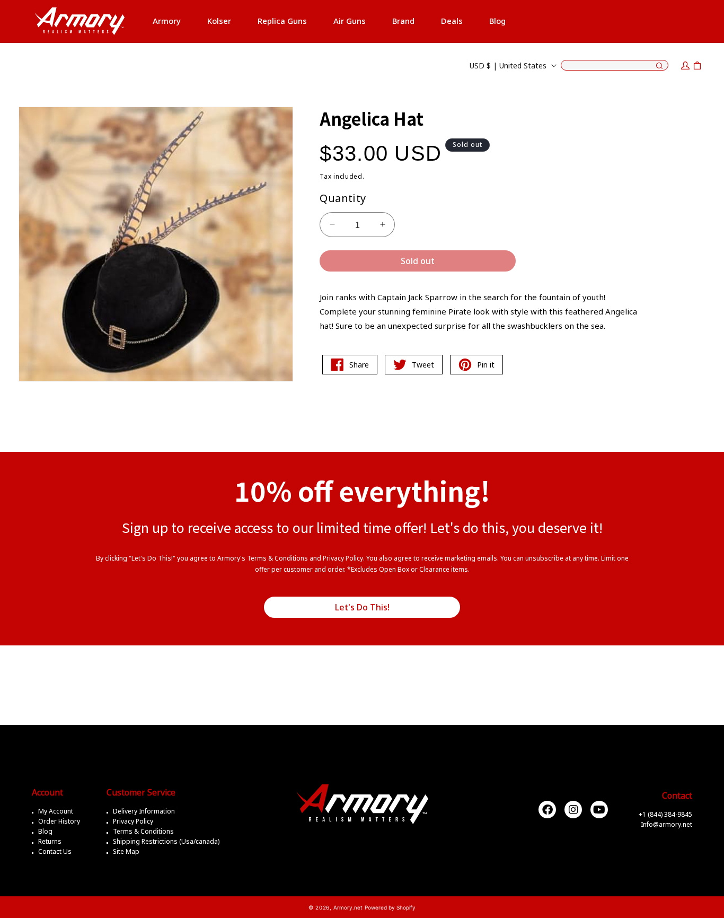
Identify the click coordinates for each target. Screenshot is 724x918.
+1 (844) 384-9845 (665, 814)
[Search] (659, 66)
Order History (59, 821)
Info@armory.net (666, 824)
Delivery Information (144, 811)
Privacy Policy (133, 821)
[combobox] (614, 65)
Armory (167, 20)
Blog (45, 831)
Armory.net (348, 907)
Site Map (126, 851)
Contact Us (55, 851)
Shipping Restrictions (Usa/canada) (166, 841)
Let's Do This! (362, 607)
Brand (403, 20)
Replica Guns (282, 20)
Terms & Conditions (143, 831)
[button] (166, 21)
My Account (55, 811)
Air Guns (349, 20)
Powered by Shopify (390, 907)
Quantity (343, 198)
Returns (49, 841)
